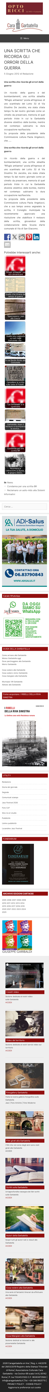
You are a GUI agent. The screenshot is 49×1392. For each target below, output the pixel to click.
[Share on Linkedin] (36, 237)
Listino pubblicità (9, 823)
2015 (4, 906)
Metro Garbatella (9, 664)
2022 (14, 909)
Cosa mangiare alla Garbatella (14, 676)
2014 (22, 903)
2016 (9, 906)
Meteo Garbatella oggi (12, 658)
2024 (23, 909)
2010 (4, 903)
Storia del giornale (9, 787)
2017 (13, 906)
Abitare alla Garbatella (11, 685)
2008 (19, 900)
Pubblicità (6, 818)
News (10, 482)
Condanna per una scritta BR (22, 486)
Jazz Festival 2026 (10, 802)
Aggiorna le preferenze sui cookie (24, 1387)
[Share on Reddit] (22, 237)
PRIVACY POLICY (15, 1384)
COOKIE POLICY (34, 1384)
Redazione (6, 782)
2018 (18, 906)
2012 (13, 903)
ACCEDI (8, 1002)
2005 (4, 900)
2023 (18, 909)
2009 (24, 900)
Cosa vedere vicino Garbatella (14, 673)
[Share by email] (7, 244)
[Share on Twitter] (14, 237)
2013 (18, 903)
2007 (14, 900)
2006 (9, 900)
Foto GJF (6, 808)
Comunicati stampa (10, 797)
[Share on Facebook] (7, 237)
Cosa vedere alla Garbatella (13, 670)
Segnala (5, 792)
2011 (8, 903)
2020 (4, 909)
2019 (22, 906)
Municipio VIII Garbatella (12, 682)
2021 (9, 909)
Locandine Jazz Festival (12, 828)
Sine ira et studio (9, 813)
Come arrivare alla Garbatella (14, 655)
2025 (4, 912)
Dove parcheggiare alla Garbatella (16, 661)
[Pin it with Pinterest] (29, 237)
